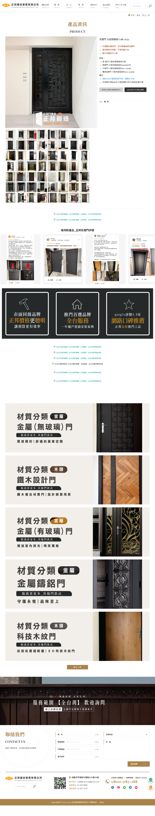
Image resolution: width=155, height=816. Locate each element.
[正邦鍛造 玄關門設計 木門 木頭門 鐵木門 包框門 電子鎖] (77, 381)
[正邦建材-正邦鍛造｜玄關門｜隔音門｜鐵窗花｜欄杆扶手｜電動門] (23, 781)
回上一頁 (146, 15)
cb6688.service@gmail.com (88, 781)
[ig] (118, 787)
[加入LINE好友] (60, 783)
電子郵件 (61, 756)
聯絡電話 (61, 742)
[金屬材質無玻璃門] (77, 452)
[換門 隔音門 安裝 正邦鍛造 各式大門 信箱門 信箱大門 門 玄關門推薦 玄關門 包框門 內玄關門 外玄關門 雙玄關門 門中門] (77, 373)
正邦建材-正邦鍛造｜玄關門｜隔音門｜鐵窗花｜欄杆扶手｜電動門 (20, 5)
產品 (138, 15)
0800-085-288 (124, 781)
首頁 (133, 15)
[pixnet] (130, 787)
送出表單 (134, 764)
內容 (109, 742)
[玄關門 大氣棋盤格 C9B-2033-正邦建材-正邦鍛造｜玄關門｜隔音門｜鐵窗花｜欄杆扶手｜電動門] (108, 101)
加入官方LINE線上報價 (135, 90)
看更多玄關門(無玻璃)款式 (111, 90)
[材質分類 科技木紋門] (77, 660)
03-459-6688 (82, 785)
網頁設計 (93, 802)
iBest (102, 802)
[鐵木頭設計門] (77, 504)
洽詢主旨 (109, 734)
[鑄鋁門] (77, 608)
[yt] (136, 787)
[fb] (113, 787)
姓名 (61, 734)
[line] (124, 787)
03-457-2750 (82, 788)
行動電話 (61, 749)
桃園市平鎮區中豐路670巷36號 (85, 777)
